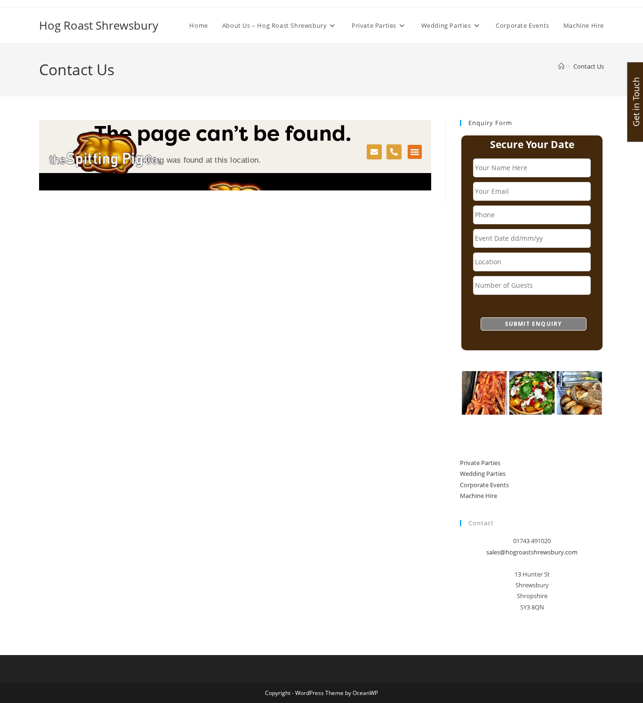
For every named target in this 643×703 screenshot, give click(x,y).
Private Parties (480, 462)
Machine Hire (478, 495)
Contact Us (588, 66)
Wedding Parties (483, 473)
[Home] (561, 66)
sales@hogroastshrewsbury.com (532, 552)
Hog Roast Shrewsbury (98, 25)
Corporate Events (484, 485)
